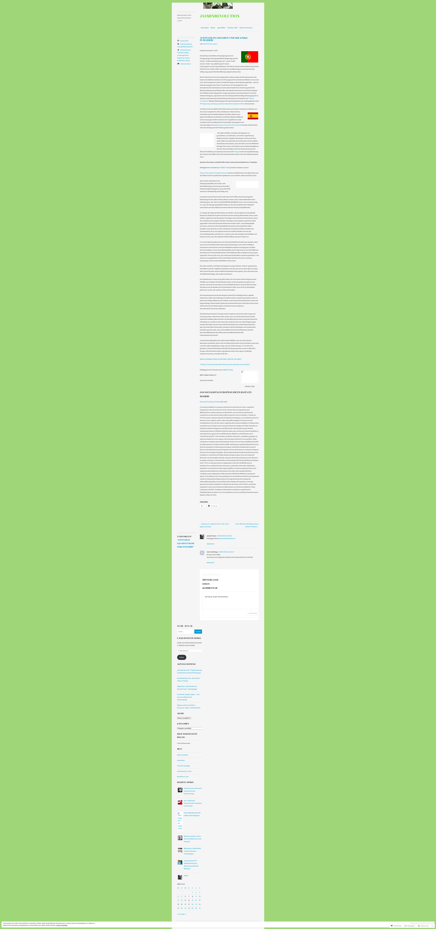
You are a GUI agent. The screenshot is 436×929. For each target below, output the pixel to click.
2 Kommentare (185, 64)
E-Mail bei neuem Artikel (189, 638)
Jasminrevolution (220, 16)
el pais (187, 58)
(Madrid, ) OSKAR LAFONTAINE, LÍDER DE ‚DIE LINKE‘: (221, 359)
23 (196, 904)
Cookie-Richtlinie (61, 925)
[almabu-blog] (249, 377)
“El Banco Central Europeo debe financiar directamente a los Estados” (225, 364)
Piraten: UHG (233, 28)
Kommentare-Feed (184, 771)
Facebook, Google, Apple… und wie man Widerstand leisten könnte (188, 697)
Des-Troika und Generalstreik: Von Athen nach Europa (193, 803)
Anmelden (181, 760)
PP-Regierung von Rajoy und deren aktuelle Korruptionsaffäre (222, 104)
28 (189, 908)
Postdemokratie (186, 44)
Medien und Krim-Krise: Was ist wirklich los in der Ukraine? (193, 839)
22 (192, 904)
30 (196, 908)
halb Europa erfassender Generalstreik (228, 125)
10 (200, 896)
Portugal (237, 152)
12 (181, 900)
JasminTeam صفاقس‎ (210, 44)
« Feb (179, 914)
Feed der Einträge (183, 766)
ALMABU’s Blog (225, 168)
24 (200, 904)
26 (182, 908)
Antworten (210, 544)
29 (192, 908)
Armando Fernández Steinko (210, 402)
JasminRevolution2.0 (227, 538)
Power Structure (246, 28)
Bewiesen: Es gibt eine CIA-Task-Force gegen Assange (214, 525)
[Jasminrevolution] (218, 6)
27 (185, 908)
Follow (181, 657)
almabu (183, 50)
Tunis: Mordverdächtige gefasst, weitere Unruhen (247, 525)
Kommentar (253, 613)
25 (178, 908)
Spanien (190, 47)
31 (199, 908)
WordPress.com (182, 777)
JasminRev (221, 28)
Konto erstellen (182, 755)
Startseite (205, 28)
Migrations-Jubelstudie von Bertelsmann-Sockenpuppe (192, 851)
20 (185, 904)
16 (196, 900)
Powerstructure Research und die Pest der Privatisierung (193, 791)
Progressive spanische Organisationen (214, 173)
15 (192, 900)
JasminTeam (211, 536)
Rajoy (188, 61)
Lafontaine (181, 61)
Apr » (184, 914)
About (213, 28)
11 (178, 900)
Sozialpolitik (181, 47)
